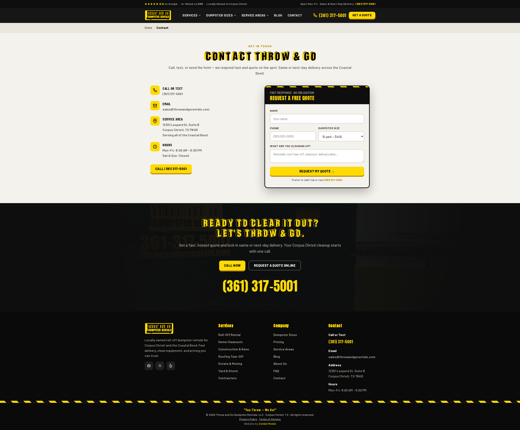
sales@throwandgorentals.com (185, 109)
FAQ (276, 371)
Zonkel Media (267, 423)
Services (189, 15)
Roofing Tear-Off (231, 356)
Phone (274, 128)
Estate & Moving (230, 363)
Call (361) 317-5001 (171, 169)
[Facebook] (149, 366)
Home (148, 27)
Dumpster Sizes (219, 15)
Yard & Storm (228, 371)
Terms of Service (270, 419)
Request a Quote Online (275, 265)
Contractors (227, 378)
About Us (280, 363)
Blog (278, 15)
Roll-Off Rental (229, 335)
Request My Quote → (317, 171)
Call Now (232, 265)
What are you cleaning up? (290, 146)
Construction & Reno (233, 349)
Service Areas (253, 15)
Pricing (278, 342)
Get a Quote (362, 15)
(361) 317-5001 (172, 94)
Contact (295, 15)
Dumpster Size (329, 128)
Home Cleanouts (230, 342)
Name (274, 110)
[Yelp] (171, 366)
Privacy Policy (248, 419)
